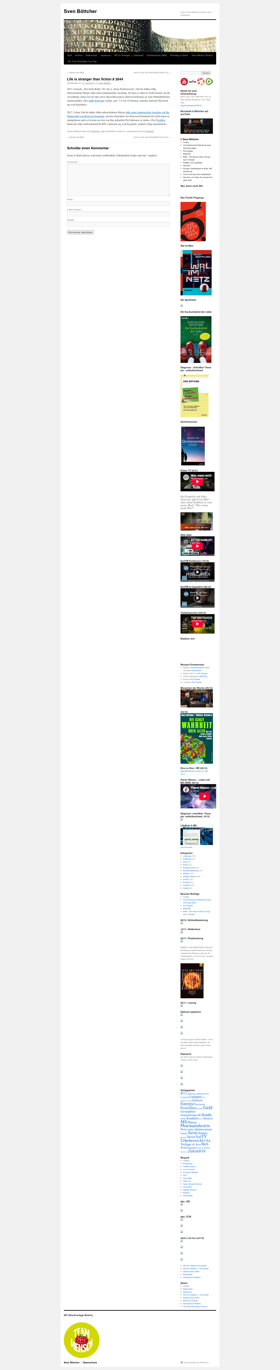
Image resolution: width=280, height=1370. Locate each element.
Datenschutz (91, 55)
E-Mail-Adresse (74, 209)
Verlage (186, 1144)
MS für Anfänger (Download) (194, 1265)
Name (70, 199)
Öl (203, 1151)
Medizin (208, 1118)
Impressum (106, 55)
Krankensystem (189, 867)
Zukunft (186, 888)
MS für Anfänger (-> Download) (128, 55)
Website (70, 219)
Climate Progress (189, 1166)
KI (200, 1115)
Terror (191, 1136)
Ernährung (187, 858)
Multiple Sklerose (190, 876)
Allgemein (95, 131)
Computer (195, 1096)
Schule (184, 1133)
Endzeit (197, 1100)
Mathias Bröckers (190, 1189)
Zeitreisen (184, 1152)
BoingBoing (187, 1163)
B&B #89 (187, 153)
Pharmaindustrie (195, 1125)
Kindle (207, 1114)
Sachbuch (187, 885)
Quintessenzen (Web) (157, 55)
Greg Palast (187, 1178)
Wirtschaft (199, 1148)
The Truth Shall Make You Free (82, 61)
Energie (187, 1104)
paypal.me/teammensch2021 (191, 105)
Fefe (185, 1175)
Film (103, 131)
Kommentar (73, 162)
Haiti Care (187, 1181)
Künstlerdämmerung (191, 870)
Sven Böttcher (80, 10)
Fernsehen (189, 1107)
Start (69, 55)
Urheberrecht (192, 1140)
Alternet (186, 1160)
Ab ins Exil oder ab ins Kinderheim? (197, 174)
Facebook (200, 1104)
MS (184, 1122)
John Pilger (187, 1186)
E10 (203, 1097)
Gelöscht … (187, 165)
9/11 (184, 1093)
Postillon (160, 120)
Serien (202, 1133)
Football (200, 1108)
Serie (193, 1132)
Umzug (186, 142)
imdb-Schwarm (96, 100)
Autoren (200, 1093)
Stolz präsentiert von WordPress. (196, 1362)
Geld (207, 1107)
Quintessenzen (203, 1129)
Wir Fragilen (188, 151)
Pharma (192, 1122)
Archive (78, 55)
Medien (186, 873)
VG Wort (196, 1144)
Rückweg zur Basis (179, 55)
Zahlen (207, 1147)
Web (204, 1144)
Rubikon (186, 1192)
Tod (198, 1136)
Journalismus (189, 1115)
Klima (185, 864)
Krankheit (192, 1118)
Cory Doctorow (189, 1169)
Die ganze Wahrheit (190, 1172)
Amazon (191, 1093)
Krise (201, 1119)
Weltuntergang (188, 1147)
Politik (185, 879)
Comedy (184, 1097)
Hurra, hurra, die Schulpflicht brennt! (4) (152, 72)
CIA (207, 1093)
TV (204, 1136)
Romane (186, 882)
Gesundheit (188, 1111)
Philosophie (187, 1129)
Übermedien (187, 1195)
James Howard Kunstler (192, 1184)
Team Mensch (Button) (202, 55)
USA (207, 1140)
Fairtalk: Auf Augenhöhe (192, 162)
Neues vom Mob (75, 72)
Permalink (149, 131)
